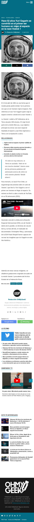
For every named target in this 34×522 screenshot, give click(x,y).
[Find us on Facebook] (19, 516)
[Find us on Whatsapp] (7, 516)
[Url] (8, 312)
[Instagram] (17, 312)
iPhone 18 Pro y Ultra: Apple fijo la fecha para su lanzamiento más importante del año (20, 436)
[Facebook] (10, 312)
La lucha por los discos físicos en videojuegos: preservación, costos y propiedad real (21, 451)
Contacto (24, 519)
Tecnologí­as (10, 17)
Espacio (13, 283)
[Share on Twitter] (17, 65)
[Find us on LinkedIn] (15, 516)
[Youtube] (20, 312)
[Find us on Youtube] (2, 516)
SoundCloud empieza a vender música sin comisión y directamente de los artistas (16, 353)
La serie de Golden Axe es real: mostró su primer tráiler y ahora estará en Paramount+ (19, 443)
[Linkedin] (15, 312)
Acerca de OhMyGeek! (14, 519)
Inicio (3, 17)
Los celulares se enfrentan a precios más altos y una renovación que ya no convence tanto (17, 362)
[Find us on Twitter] (17, 516)
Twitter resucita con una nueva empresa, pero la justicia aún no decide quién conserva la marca (23, 336)
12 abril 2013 (25, 32)
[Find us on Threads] (12, 516)
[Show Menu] (31, 2)
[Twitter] (12, 312)
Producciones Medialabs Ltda (20, 503)
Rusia (19, 283)
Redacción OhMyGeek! (13, 32)
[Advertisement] (17, 10)
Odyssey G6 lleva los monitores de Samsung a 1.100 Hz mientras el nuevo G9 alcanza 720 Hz (17, 349)
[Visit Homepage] (4, 2)
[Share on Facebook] (27, 65)
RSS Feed (4, 519)
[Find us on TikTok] (9, 516)
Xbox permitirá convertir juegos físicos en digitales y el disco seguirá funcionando (16, 357)
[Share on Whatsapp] (6, 65)
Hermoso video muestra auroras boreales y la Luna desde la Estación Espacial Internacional (17, 149)
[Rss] (23, 312)
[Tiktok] (25, 312)
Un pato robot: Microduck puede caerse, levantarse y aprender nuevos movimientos (16, 344)
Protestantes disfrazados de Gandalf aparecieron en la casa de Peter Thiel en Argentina (21, 458)
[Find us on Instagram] (4, 516)
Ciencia (17, 17)
